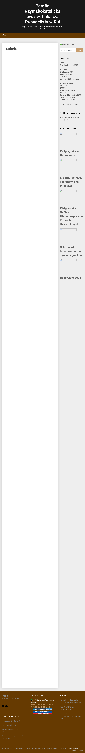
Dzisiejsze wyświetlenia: (10, 721)
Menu (4, 35)
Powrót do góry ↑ (77, 751)
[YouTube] (6, 707)
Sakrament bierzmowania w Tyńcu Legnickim (71, 251)
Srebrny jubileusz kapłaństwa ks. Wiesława (71, 181)
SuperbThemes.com (73, 748)
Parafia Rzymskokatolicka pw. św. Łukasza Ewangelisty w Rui (42, 14)
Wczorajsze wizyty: (8, 725)
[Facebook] (3, 707)
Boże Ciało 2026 (70, 277)
